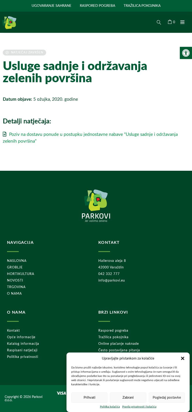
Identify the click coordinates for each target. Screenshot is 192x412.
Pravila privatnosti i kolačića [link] (139, 406)
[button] (182, 358)
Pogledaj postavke (167, 397)
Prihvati (89, 397)
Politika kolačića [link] (110, 406)
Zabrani (128, 397)
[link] (186, 53)
